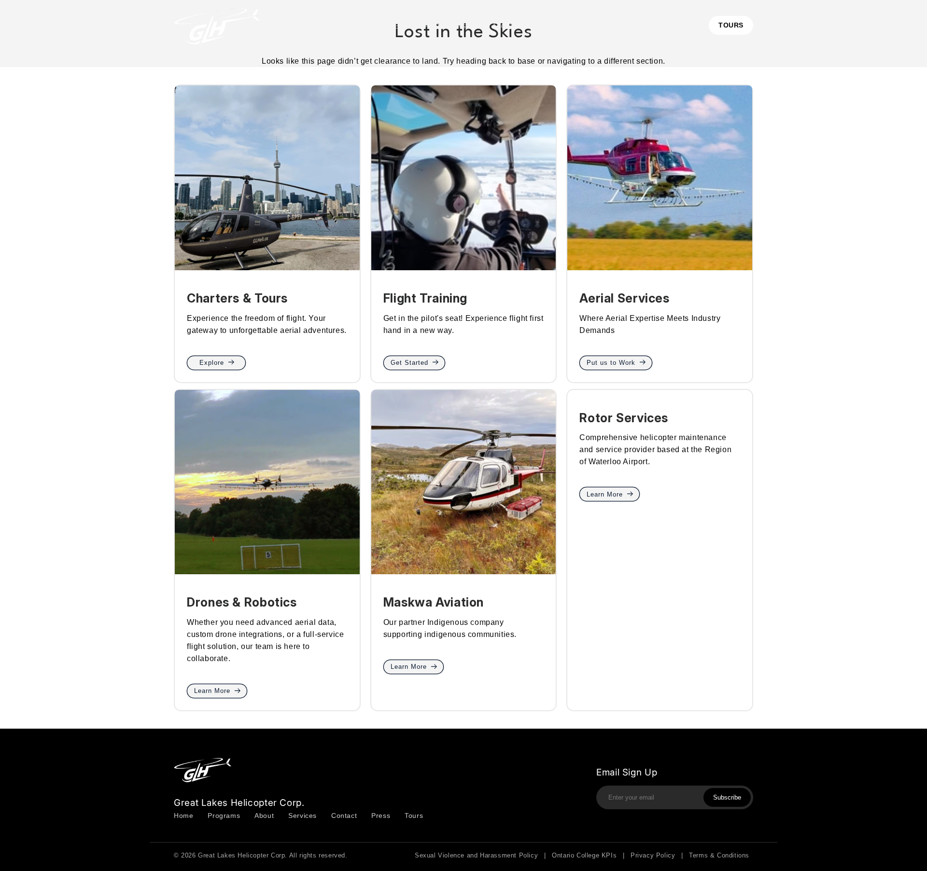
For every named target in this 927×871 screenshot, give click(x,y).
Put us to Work (611, 362)
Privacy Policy (653, 855)
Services (302, 815)
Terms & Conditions (719, 855)
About (264, 815)
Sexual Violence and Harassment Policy (476, 855)
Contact (344, 815)
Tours (414, 815)
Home (183, 815)
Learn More (212, 690)
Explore (211, 362)
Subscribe (727, 797)
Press (380, 815)
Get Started (409, 362)
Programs (224, 815)
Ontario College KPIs (584, 855)
